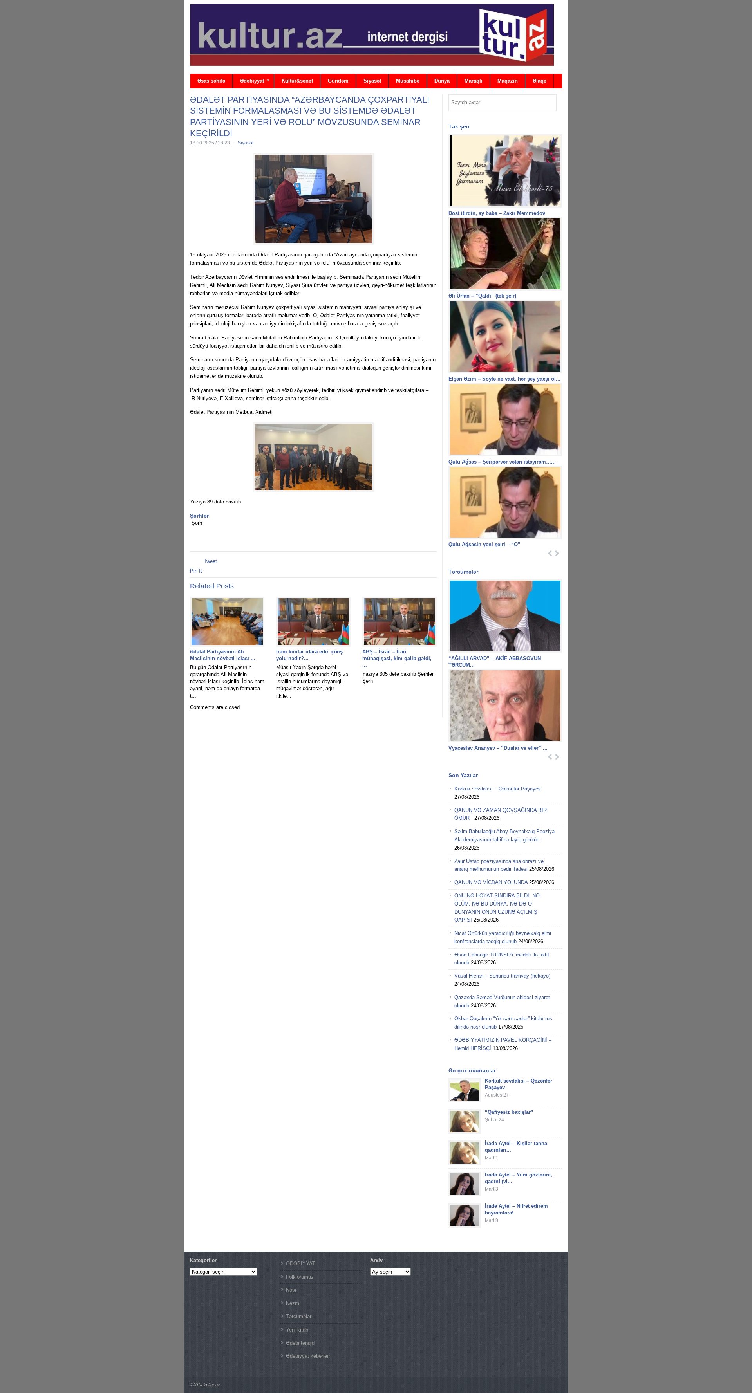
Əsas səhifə (211, 81)
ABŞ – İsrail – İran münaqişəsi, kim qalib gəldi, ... (397, 658)
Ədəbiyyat (248, 81)
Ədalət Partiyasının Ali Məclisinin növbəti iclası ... (222, 655)
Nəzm (292, 1303)
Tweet (210, 561)
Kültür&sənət (297, 81)
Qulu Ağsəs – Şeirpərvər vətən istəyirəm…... (502, 462)
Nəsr (291, 1290)
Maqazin (507, 81)
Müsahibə (407, 81)
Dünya (442, 81)
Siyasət (372, 81)
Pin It (196, 571)
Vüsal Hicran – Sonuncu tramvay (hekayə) (502, 976)
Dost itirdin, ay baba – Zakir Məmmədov (496, 213)
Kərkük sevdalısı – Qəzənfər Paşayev (497, 789)
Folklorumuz (300, 1277)
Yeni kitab (297, 1330)
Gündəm (338, 81)
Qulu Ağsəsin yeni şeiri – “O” (485, 544)
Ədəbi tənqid (300, 1343)
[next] (557, 553)
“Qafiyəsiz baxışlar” (509, 1112)
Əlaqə (539, 81)
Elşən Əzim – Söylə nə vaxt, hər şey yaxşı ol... (504, 379)
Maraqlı (474, 81)
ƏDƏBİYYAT (300, 1264)
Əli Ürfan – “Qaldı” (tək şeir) (482, 296)
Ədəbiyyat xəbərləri (308, 1356)
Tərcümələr (298, 1316)
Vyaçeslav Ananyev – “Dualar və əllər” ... (498, 748)
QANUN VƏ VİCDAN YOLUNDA (491, 882)
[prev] (550, 553)
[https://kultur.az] (372, 35)
